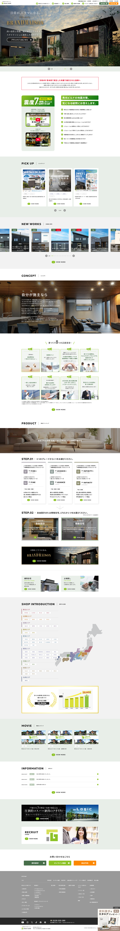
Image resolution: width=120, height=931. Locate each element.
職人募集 (96, 880)
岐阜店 (47, 639)
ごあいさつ (92, 888)
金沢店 (47, 626)
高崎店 (33, 619)
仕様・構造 (37, 908)
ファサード (37, 904)
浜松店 (26, 639)
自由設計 (37, 895)
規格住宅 (37, 897)
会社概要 (92, 892)
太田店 (40, 619)
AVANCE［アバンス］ (40, 890)
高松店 (55, 671)
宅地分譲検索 (62, 888)
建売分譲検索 (62, 892)
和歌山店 (41, 654)
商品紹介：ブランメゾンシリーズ (41, 901)
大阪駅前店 (47, 651)
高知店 (33, 674)
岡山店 (26, 664)
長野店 (33, 632)
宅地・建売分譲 (62, 885)
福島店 (47, 612)
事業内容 (92, 899)
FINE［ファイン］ (39, 889)
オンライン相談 (56, 880)
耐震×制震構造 (25, 895)
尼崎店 (26, 657)
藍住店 (47, 671)
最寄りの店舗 (72, 885)
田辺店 (47, 654)
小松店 (40, 626)
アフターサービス (26, 905)
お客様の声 (24, 912)
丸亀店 (26, 674)
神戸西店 (55, 657)
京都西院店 (40, 651)
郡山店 (40, 612)
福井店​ (55, 626)
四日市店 (26, 645)
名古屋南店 (47, 642)
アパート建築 (82, 880)
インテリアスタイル (39, 906)
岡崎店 (33, 642)
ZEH (23, 899)
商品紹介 (36, 885)
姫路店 (47, 657)
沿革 (91, 895)
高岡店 (33, 626)
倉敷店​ (33, 664)
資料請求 (49, 880)
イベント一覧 (81, 890)
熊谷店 (47, 619)
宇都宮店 (26, 619)
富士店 (40, 639)
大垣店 (55, 639)
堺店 (55, 651)
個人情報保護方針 (94, 902)
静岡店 (33, 639)
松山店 (26, 671)
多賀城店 (26, 612)
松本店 (26, 632)
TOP (23, 880)
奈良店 (26, 654)
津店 (33, 645)
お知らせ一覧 (81, 894)
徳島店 (40, 671)
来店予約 (63, 880)
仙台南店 (33, 612)
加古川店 (41, 657)
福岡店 (26, 680)
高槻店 (33, 657)
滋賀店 (26, 651)
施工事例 (53, 885)
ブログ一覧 (81, 897)
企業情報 (92, 885)
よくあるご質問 (25, 909)
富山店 (26, 626)
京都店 (33, 651)
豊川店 (40, 642)
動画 (79, 900)
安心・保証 (24, 902)
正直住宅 (24, 888)
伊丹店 (55, 654)
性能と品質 (24, 892)
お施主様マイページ (71, 880)
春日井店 (26, 642)
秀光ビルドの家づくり (26, 885)
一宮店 (55, 642)
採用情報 (89, 880)
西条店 (33, 671)
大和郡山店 (33, 654)
